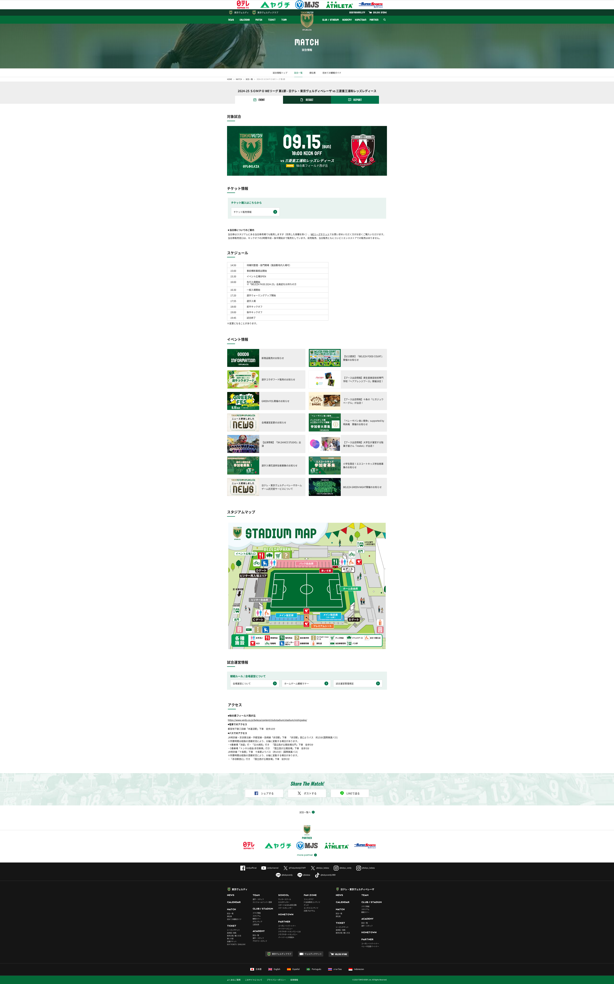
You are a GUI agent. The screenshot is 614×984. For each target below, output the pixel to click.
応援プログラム (309, 911)
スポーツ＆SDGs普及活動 (287, 905)
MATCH (259, 20)
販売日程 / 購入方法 (234, 935)
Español (295, 969)
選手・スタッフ (258, 899)
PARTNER (374, 20)
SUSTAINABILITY (357, 12)
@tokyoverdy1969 (328, 875)
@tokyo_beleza (322, 867)
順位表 (312, 72)
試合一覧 (298, 72)
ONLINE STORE (380, 12)
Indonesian (359, 969)
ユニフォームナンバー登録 (262, 902)
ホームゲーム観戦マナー (296, 683)
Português (316, 969)
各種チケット (232, 941)
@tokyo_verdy (345, 867)
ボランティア (257, 921)
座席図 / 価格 (231, 933)
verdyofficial (251, 867)
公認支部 (256, 924)
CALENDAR (245, 20)
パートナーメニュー (285, 928)
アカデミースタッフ (260, 941)
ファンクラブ (308, 899)
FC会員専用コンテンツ (312, 902)
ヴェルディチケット (313, 954)
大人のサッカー (283, 902)
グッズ (306, 905)
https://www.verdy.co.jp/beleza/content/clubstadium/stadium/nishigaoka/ (267, 719)
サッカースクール (284, 899)
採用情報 (294, 979)
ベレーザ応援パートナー (370, 946)
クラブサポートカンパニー (287, 934)
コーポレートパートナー (287, 926)
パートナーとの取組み (286, 937)
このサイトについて (253, 979)
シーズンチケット (233, 930)
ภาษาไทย (338, 969)
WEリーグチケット (320, 234)
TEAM (284, 20)
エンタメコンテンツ (311, 908)
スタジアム (257, 916)
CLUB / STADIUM (330, 20)
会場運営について (242, 683)
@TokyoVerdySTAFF (297, 867)
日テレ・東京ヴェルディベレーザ (357, 889)
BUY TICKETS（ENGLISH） (236, 944)
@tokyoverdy (287, 875)
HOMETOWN (360, 20)
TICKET (272, 20)
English (277, 969)
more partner (305, 855)
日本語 (258, 969)
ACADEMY (347, 20)
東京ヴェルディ (241, 12)
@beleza (306, 875)
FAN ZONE (310, 895)
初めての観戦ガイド (332, 72)
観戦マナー (257, 918)
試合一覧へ (305, 812)
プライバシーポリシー (276, 979)
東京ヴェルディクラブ (267, 12)
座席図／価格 (340, 930)
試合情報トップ (280, 72)
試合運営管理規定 (345, 683)
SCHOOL (283, 895)
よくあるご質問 (233, 979)
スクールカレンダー (285, 908)
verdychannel (272, 867)
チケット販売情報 (243, 211)
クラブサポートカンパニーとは (289, 931)
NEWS (231, 20)
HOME (229, 79)
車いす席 (230, 938)
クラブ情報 (257, 913)
